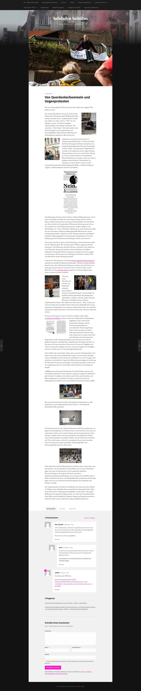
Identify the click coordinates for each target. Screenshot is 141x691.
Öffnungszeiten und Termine (49, 2)
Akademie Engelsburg (58, 7)
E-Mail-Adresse (76, 647)
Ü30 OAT (72, 2)
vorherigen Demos (63, 270)
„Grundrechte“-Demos (29, 7)
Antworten (57, 539)
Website (47, 654)
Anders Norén (80, 686)
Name (47, 647)
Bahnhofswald (44, 7)
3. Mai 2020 (64, 573)
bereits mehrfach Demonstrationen (83, 261)
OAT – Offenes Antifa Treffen (31, 2)
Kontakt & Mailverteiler (84, 2)
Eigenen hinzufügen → (90, 518)
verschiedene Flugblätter (52, 318)
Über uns (63, 2)
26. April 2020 (68, 524)
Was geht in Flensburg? (74, 7)
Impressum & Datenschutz (91, 7)
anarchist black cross (100, 2)
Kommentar (48, 631)
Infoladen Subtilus (70, 18)
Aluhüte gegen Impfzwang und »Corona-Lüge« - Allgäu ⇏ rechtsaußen (66, 603)
